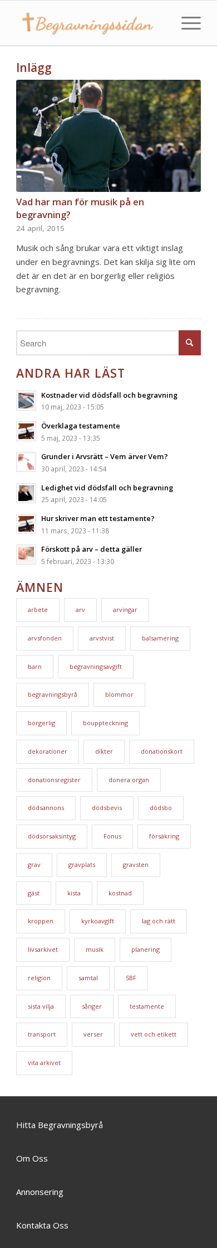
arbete (38, 609)
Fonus (112, 836)
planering (145, 949)
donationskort (162, 751)
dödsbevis (107, 807)
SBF (131, 978)
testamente (147, 1006)
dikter (104, 751)
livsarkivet (43, 949)
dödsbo (161, 807)
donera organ (128, 779)
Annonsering (39, 1191)
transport (42, 1034)
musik (94, 949)
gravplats (81, 864)
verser (93, 1034)
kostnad (120, 893)
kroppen (40, 921)
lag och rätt (158, 921)
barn (35, 666)
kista (74, 893)
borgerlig (41, 723)
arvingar (125, 609)
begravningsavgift (96, 666)
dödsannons (46, 807)
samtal (88, 978)
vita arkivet (44, 1062)
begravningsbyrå (52, 694)
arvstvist (102, 638)
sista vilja (41, 1006)
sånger (92, 1006)
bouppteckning (105, 723)
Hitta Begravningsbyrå (59, 1124)
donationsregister (54, 779)
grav (34, 864)
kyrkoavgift (97, 921)
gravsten (136, 864)
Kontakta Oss (42, 1225)
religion (39, 978)
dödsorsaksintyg (52, 836)
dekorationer (47, 751)
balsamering (160, 638)
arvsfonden (45, 638)
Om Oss (32, 1158)
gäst (34, 893)
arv (80, 609)
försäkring (164, 836)
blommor (119, 694)
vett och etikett (153, 1034)
